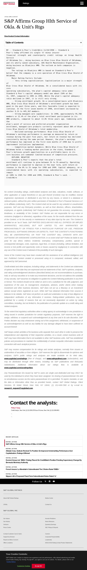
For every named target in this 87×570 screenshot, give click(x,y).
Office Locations (8, 543)
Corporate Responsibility (52, 537)
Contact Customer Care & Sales (12, 534)
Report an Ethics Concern (10, 540)
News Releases (49, 521)
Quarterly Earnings (50, 524)
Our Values (6, 518)
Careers (47, 534)
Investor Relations (50, 518)
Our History (6, 521)
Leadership (48, 540)
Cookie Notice (11, 562)
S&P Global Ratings (12, 490)
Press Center (7, 527)
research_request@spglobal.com (18, 388)
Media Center (49, 498)
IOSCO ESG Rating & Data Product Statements (58, 543)
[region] (43, 560)
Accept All (38, 566)
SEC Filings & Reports (51, 527)
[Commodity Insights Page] (45, 481)
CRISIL (5, 504)
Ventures (5, 524)
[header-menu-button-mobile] (82, 3)
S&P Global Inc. (10, 510)
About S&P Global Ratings (11, 498)
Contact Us (48, 504)
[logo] (9, 3)
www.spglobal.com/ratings (15, 359)
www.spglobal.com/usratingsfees (18, 368)
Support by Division (9, 537)
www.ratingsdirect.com (57, 359)
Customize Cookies (23, 566)
